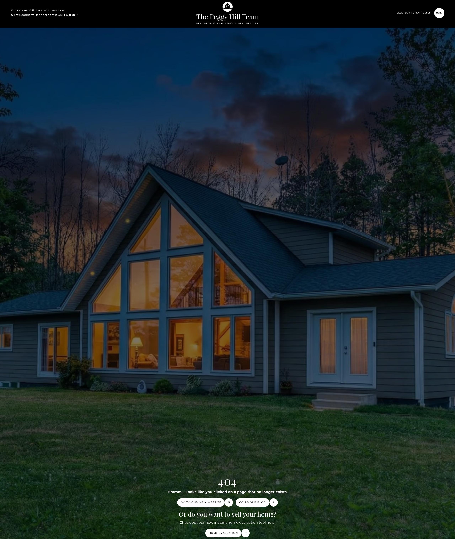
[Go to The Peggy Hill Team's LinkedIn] (70, 15)
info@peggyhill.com (49, 10)
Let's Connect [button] (23, 15)
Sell (400, 13)
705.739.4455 (21, 10)
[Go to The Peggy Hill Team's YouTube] (73, 15)
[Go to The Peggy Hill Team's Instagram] (67, 15)
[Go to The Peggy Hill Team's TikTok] (77, 15)
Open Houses (422, 13)
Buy (407, 13)
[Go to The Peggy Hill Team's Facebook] (64, 15)
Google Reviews (50, 15)
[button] (439, 13)
